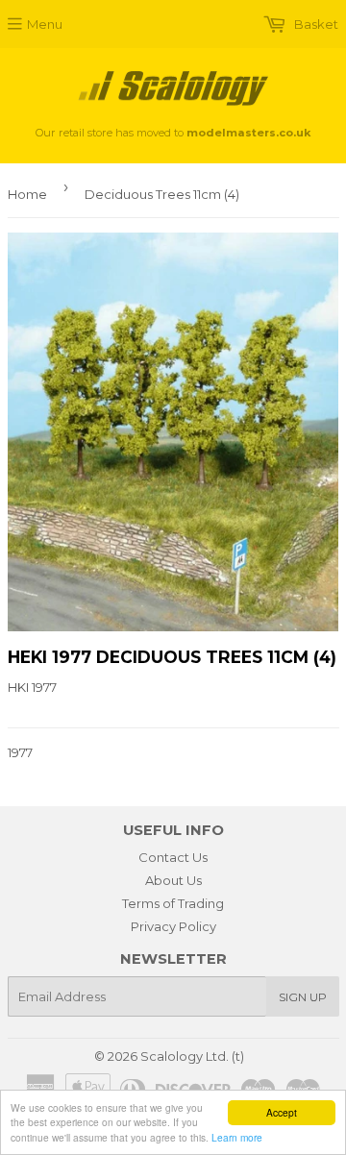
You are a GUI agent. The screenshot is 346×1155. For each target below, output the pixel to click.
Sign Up (303, 997)
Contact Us (173, 857)
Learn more (236, 1137)
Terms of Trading (173, 903)
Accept (281, 1112)
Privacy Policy (173, 926)
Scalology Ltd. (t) (192, 1056)
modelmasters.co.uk (248, 132)
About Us (173, 880)
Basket (314, 24)
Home (27, 194)
